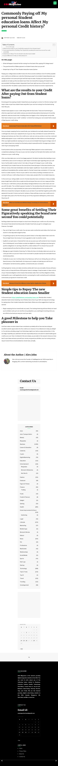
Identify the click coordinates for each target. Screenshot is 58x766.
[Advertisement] (29, 408)
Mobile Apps (23, 529)
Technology (23, 568)
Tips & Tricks (23, 572)
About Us (21, 754)
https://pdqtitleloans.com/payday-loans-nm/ (25, 297)
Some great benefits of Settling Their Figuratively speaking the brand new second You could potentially (26, 51)
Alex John (12, 37)
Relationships (24, 552)
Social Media (23, 555)
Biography (23, 441)
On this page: (11, 46)
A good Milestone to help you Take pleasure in (15, 55)
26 (26, 640)
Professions (23, 545)
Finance (22, 487)
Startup (22, 565)
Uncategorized (24, 585)
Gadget (22, 500)
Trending (22, 581)
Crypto (22, 454)
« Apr (21, 649)
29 (34, 640)
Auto (21, 431)
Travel (22, 578)
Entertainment (24, 464)
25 (24, 640)
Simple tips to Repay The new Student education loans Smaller (19, 53)
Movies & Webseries (27, 470)
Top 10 (22, 575)
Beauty (22, 437)
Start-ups (22, 562)
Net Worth (24, 473)
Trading (23, 490)
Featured (22, 480)
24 (21, 640)
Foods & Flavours (25, 497)
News (21, 538)
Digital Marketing (25, 457)
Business (4, 30)
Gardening (24, 515)
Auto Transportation (26, 434)
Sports (22, 558)
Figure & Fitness (24, 484)
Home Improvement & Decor (28, 510)
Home (20, 748)
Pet (21, 542)
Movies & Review (25, 532)
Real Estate (23, 548)
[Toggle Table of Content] (53, 44)
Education (23, 460)
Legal (21, 519)
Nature (22, 535)
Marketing (23, 525)
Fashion (22, 477)
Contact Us (22, 756)
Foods (21, 494)
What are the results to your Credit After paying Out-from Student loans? (21, 48)
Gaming (22, 503)
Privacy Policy (22, 751)
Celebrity (22, 450)
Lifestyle (22, 522)
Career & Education (25, 447)
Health (22, 507)
